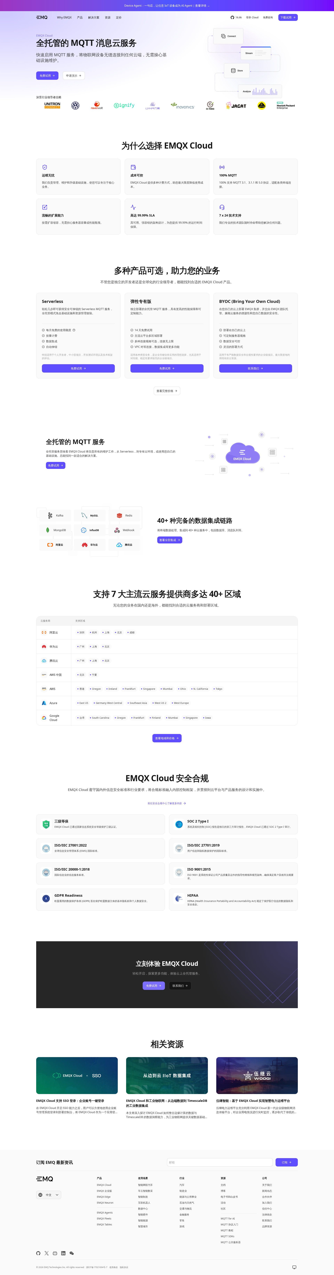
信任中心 (267, 1208)
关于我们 (267, 1185)
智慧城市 (143, 1226)
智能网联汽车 (145, 1185)
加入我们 (267, 1202)
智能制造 (143, 1196)
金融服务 (184, 1214)
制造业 (183, 1190)
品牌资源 (267, 1226)
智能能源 (143, 1220)
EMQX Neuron (105, 1202)
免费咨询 (268, 17)
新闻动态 (267, 1190)
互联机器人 (144, 1202)
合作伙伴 (267, 1196)
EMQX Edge (103, 1196)
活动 (223, 1202)
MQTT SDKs (227, 1236)
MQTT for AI (228, 1218)
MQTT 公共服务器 (231, 1242)
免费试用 (45, 76)
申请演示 (71, 76)
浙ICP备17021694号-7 (96, 1267)
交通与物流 (186, 1208)
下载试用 (286, 17)
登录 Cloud (252, 17)
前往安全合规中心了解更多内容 (165, 803)
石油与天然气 (187, 1202)
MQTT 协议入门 (229, 1224)
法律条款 (267, 1214)
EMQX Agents (105, 1212)
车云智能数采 (145, 1190)
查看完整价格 (165, 391)
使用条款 (113, 1267)
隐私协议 (124, 1267)
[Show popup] (294, 1267)
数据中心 (143, 1208)
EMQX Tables (104, 1224)
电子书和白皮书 (229, 1196)
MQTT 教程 (227, 1230)
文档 (223, 1185)
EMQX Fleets (104, 1218)
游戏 (182, 1226)
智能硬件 (143, 1214)
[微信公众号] (72, 1253)
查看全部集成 (167, 540)
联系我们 (253, 368)
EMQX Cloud (104, 1185)
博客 (223, 1190)
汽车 (182, 1185)
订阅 (284, 1162)
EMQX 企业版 (104, 1190)
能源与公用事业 (188, 1196)
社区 (223, 1208)
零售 (182, 1220)
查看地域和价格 (165, 738)
